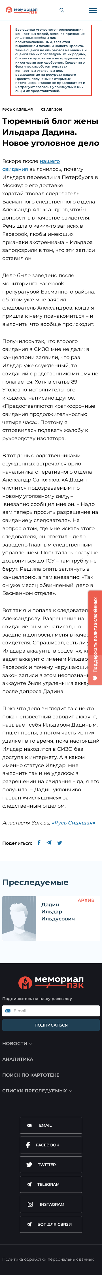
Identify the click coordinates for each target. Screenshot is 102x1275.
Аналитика (17, 1059)
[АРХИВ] (19, 918)
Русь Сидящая (17, 109)
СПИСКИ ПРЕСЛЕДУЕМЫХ (34, 1091)
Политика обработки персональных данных (48, 1259)
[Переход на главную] (21, 10)
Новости (14, 1043)
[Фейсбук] (39, 843)
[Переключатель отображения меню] (92, 10)
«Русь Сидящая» (73, 823)
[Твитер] (59, 843)
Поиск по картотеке (31, 1075)
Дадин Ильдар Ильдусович (58, 912)
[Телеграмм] (49, 843)
